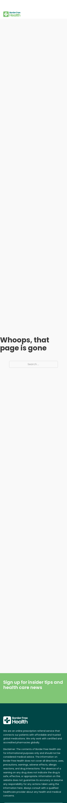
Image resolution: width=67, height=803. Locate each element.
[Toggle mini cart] (62, 9)
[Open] (5, 5)
